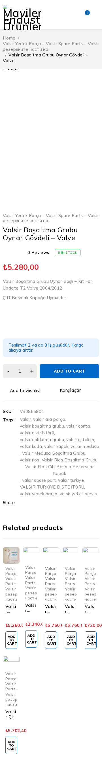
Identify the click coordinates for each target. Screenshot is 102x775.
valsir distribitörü (37, 432)
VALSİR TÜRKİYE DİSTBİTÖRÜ (52, 487)
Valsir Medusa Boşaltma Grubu (54, 453)
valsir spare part (39, 480)
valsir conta (78, 426)
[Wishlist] (22, 390)
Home (9, 38)
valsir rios (29, 460)
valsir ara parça (49, 419)
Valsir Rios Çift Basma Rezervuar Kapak (59, 470)
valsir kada (31, 446)
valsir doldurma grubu (42, 439)
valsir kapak (56, 446)
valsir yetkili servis (78, 493)
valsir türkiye (71, 480)
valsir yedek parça (39, 493)
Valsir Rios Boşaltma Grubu (70, 460)
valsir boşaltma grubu (42, 426)
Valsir (25, 419)
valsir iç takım (80, 439)
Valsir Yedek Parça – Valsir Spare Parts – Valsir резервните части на (51, 46)
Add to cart (69, 371)
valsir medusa (85, 446)
